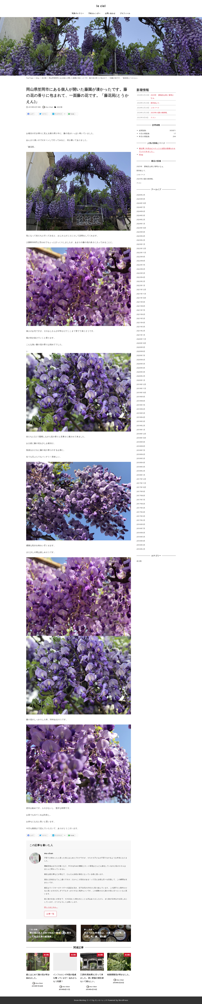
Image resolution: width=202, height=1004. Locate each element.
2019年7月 (141, 405)
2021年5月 (141, 318)
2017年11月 (141, 483)
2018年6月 (141, 454)
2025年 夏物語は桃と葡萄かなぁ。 (151, 166)
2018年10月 (141, 438)
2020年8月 (141, 351)
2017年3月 (141, 516)
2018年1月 (141, 475)
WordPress (123, 1000)
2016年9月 (141, 524)
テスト (139, 183)
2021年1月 (141, 335)
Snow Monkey (80, 1000)
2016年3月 (141, 545)
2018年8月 (141, 446)
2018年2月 (141, 471)
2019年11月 (141, 388)
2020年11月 (141, 339)
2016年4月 (141, 541)
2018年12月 (141, 434)
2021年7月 (141, 310)
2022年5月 (141, 273)
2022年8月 (141, 261)
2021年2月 (141, 331)
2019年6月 (141, 409)
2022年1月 (141, 285)
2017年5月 (141, 508)
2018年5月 (141, 458)
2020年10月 (141, 343)
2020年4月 (141, 368)
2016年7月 (141, 528)
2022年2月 (141, 281)
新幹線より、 (142, 170)
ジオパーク (141, 174)
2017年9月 (141, 491)
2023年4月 (141, 236)
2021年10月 (141, 298)
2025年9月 (141, 199)
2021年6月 (141, 314)
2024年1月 (141, 223)
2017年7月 (141, 499)
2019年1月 (141, 429)
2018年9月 (141, 442)
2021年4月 (141, 322)
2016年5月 (141, 537)
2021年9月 (141, 302)
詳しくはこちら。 (51, 907)
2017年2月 (141, 520)
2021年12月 (141, 289)
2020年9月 (141, 347)
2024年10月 (141, 203)
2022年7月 (141, 265)
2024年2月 (141, 219)
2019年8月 (141, 401)
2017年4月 (141, 512)
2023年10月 (141, 228)
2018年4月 (141, 462)
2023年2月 (141, 240)
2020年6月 (141, 360)
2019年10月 (141, 392)
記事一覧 (50, 913)
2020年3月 (141, 372)
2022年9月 (141, 257)
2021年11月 (141, 294)
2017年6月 (141, 504)
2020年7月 (141, 355)
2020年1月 (141, 380)
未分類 (59, 107)
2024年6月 (141, 211)
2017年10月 (141, 487)
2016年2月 (141, 549)
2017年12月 (141, 479)
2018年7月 (141, 450)
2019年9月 (141, 396)
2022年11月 (141, 252)
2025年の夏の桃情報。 (146, 179)
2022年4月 (141, 277)
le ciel (101, 6)
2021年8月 (141, 306)
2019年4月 (141, 417)
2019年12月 (141, 384)
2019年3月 (141, 421)
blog (141, 154)
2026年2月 (141, 195)
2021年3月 (141, 326)
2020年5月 (141, 364)
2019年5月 (141, 413)
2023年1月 (141, 244)
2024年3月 (141, 215)
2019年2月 (141, 425)
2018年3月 (141, 467)
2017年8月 (141, 495)
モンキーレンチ (101, 1000)
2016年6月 (141, 532)
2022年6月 (141, 269)
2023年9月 (141, 232)
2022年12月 (141, 248)
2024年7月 (141, 207)
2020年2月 (141, 376)
